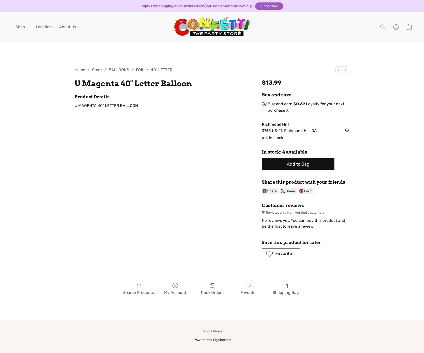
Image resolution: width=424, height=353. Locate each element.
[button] (269, 6)
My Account (175, 292)
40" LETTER (161, 69)
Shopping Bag (286, 292)
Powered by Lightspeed (212, 340)
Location (44, 27)
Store (97, 69)
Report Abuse (212, 331)
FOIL (140, 69)
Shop (20, 27)
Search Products (138, 292)
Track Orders (212, 292)
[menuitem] (338, 70)
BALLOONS (119, 69)
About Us (68, 27)
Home (80, 69)
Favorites (248, 292)
